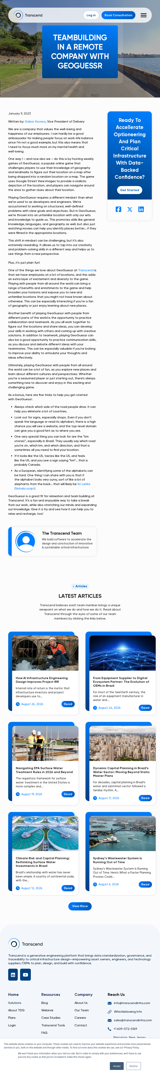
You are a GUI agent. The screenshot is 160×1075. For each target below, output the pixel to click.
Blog (44, 1003)
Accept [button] (116, 1066)
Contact (81, 1025)
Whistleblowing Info (128, 1011)
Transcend (85, 270)
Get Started (129, 190)
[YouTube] (25, 975)
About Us (81, 1003)
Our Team (82, 1010)
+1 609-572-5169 (125, 1029)
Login (12, 1025)
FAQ (44, 1033)
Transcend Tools (53, 1025)
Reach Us (116, 994)
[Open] (144, 15)
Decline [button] (133, 1066)
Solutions (14, 1003)
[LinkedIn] (13, 975)
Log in (91, 15)
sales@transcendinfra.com (133, 1020)
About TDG (16, 1010)
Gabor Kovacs (35, 121)
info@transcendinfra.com (132, 1003)
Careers (80, 1018)
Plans (12, 1018)
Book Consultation (118, 15)
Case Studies (50, 1018)
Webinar (47, 1010)
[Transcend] (25, 944)
